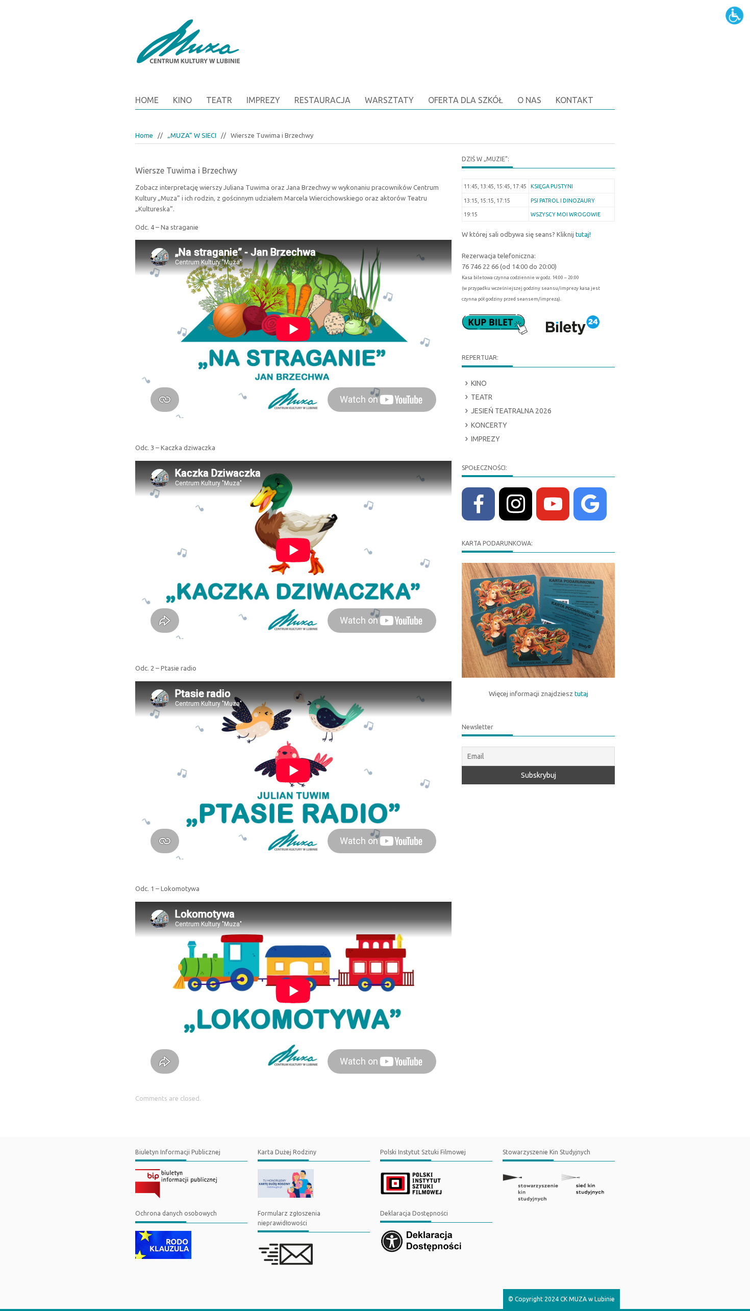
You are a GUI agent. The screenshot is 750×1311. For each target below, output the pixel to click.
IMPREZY (263, 100)
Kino (479, 383)
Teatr (481, 397)
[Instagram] (515, 504)
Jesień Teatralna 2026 (511, 411)
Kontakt (574, 100)
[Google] (590, 504)
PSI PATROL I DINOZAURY (563, 200)
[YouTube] (552, 504)
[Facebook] (478, 504)
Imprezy (485, 439)
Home (147, 100)
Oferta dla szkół (465, 100)
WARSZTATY (389, 100)
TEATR (219, 100)
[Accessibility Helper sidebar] (738, 12)
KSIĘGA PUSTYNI (552, 186)
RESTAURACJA (322, 100)
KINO (182, 100)
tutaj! (583, 234)
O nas (529, 100)
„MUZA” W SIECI (191, 135)
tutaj (581, 694)
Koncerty (489, 425)
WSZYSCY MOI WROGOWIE (566, 214)
